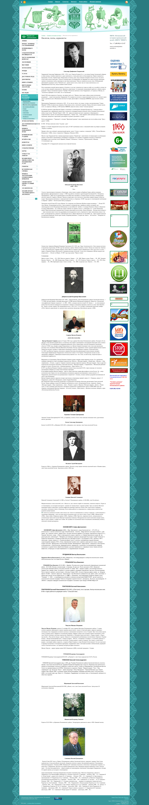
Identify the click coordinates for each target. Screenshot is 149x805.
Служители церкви (27, 114)
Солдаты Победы (28, 148)
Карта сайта (121, 797)
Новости (57, 1)
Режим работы (83, 1)
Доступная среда (28, 76)
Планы (24, 89)
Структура (65, 1)
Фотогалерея (26, 68)
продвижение (38, 803)
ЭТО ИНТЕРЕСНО (27, 188)
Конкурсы (25, 142)
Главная (50, 1)
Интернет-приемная (95, 1)
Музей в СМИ (26, 139)
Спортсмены (26, 112)
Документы (26, 79)
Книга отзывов (27, 82)
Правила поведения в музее (26, 130)
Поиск (116, 797)
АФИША (24, 40)
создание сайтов (30, 803)
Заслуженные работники (28, 106)
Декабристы (25, 116)
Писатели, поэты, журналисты (30, 104)
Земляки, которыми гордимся (54, 35)
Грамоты (25, 166)
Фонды (24, 70)
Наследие (25, 92)
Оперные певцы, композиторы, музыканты (29, 102)
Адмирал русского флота (28, 118)
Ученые (24, 108)
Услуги (24, 73)
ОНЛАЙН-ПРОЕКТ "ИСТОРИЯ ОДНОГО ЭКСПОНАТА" (28, 192)
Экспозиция (26, 62)
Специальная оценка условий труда (28, 183)
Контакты (74, 1)
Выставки (25, 65)
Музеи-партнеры (28, 121)
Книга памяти (27, 145)
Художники (25, 110)
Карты (24, 151)
